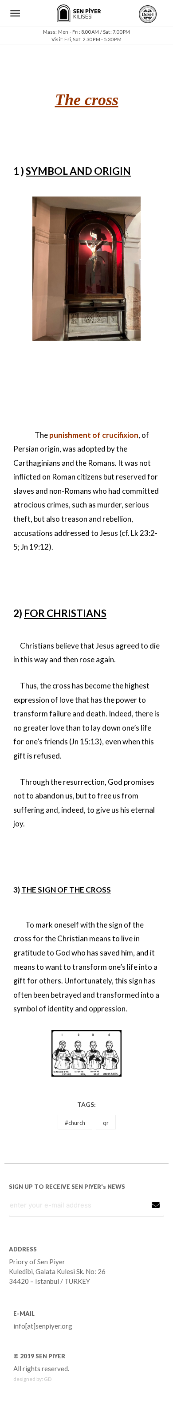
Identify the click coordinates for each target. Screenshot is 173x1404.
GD (47, 1379)
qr (106, 1122)
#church (75, 1122)
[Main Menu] (15, 13)
